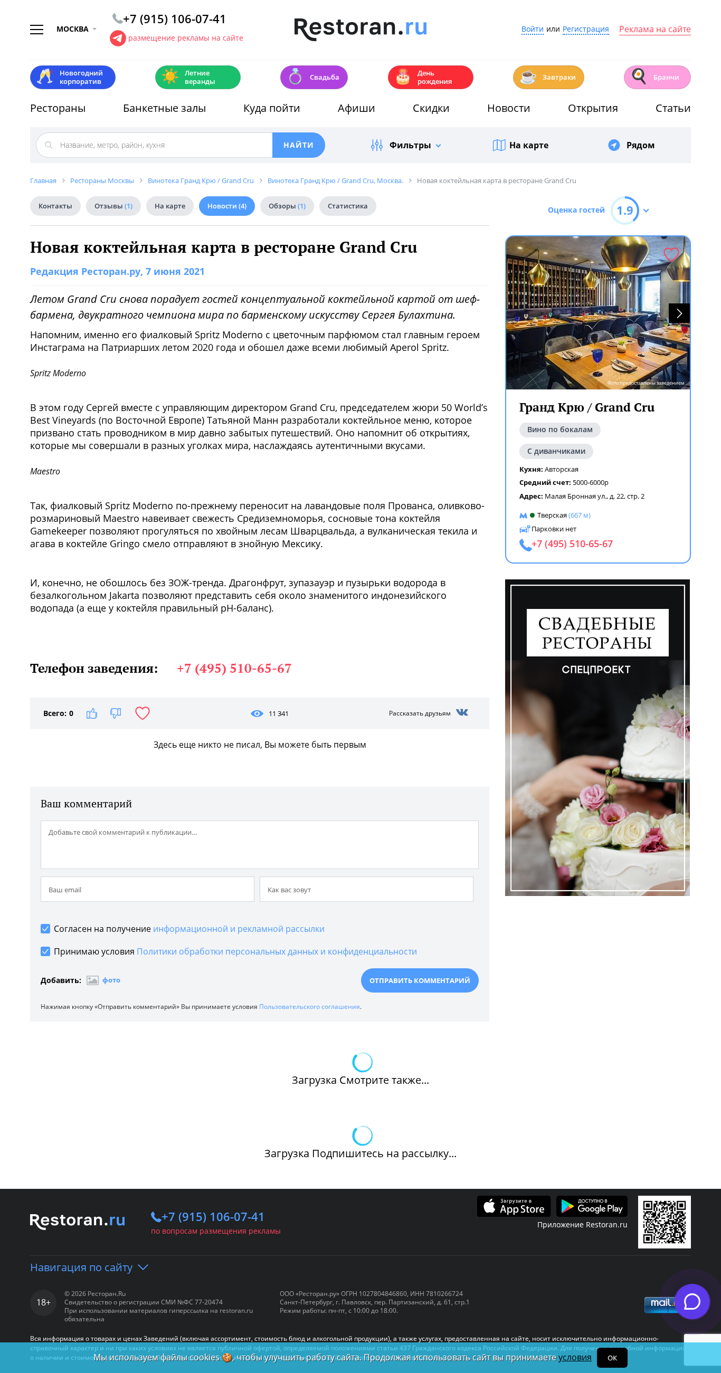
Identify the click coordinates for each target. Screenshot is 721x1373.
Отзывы (113, 206)
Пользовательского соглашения (309, 1006)
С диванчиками (556, 451)
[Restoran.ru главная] (360, 30)
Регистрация (586, 29)
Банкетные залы (164, 108)
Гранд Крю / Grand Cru (586, 407)
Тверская (552, 515)
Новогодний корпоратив (69, 77)
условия (575, 1357)
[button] (679, 313)
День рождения (423, 77)
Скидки (431, 108)
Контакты (55, 206)
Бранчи (654, 76)
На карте (528, 145)
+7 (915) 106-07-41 (213, 1216)
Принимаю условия (235, 951)
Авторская (561, 469)
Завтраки (547, 76)
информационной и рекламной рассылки (239, 929)
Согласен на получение (189, 929)
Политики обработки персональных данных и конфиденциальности (277, 951)
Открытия (593, 108)
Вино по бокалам (560, 430)
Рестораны (58, 108)
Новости (508, 108)
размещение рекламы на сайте (185, 38)
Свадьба (312, 76)
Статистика (348, 206)
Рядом (641, 145)
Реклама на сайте (655, 29)
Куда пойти (271, 108)
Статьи (673, 108)
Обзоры (287, 206)
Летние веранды (188, 77)
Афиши (356, 108)
